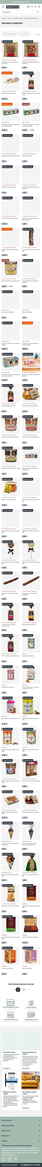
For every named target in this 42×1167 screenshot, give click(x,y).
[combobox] (19, 12)
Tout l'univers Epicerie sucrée (21, 984)
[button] (13, 989)
